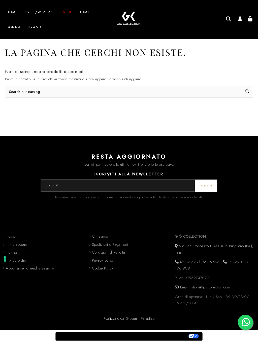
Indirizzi (12, 252)
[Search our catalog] (228, 18)
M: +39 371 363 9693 (199, 262)
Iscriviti (206, 185)
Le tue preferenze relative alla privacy (150, 336)
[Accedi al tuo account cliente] (240, 19)
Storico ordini (16, 260)
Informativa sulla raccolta (83, 336)
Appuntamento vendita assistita (30, 268)
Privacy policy (103, 260)
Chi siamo (100, 236)
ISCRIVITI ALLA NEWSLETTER (129, 174)
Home (10, 236)
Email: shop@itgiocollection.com (204, 287)
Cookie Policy (102, 268)
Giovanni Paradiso (140, 318)
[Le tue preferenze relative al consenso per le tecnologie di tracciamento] (5, 259)
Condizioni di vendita (108, 252)
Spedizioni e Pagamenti (110, 244)
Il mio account (16, 244)
